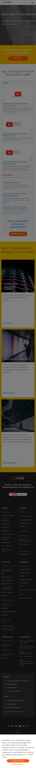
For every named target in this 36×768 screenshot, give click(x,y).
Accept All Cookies (18, 761)
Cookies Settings (17, 764)
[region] (18, 751)
